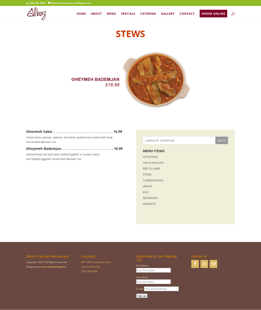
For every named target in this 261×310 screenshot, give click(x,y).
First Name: (142, 265)
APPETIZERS (150, 157)
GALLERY (168, 13)
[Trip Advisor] (213, 264)
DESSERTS (149, 204)
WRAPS (147, 186)
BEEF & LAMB (151, 168)
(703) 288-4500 (89, 271)
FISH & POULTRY (153, 163)
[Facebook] (195, 264)
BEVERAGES (150, 198)
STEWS (147, 174)
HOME (81, 13)
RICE (146, 192)
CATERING (148, 13)
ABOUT (96, 13)
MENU (111, 13)
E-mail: (140, 289)
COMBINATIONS (153, 180)
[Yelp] (204, 264)
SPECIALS (128, 13)
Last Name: (142, 277)
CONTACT (187, 13)
